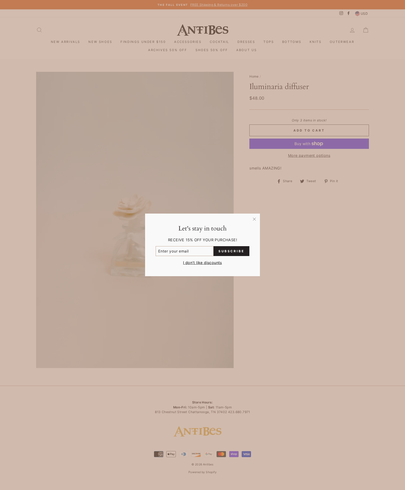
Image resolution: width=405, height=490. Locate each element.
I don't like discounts (202, 262)
